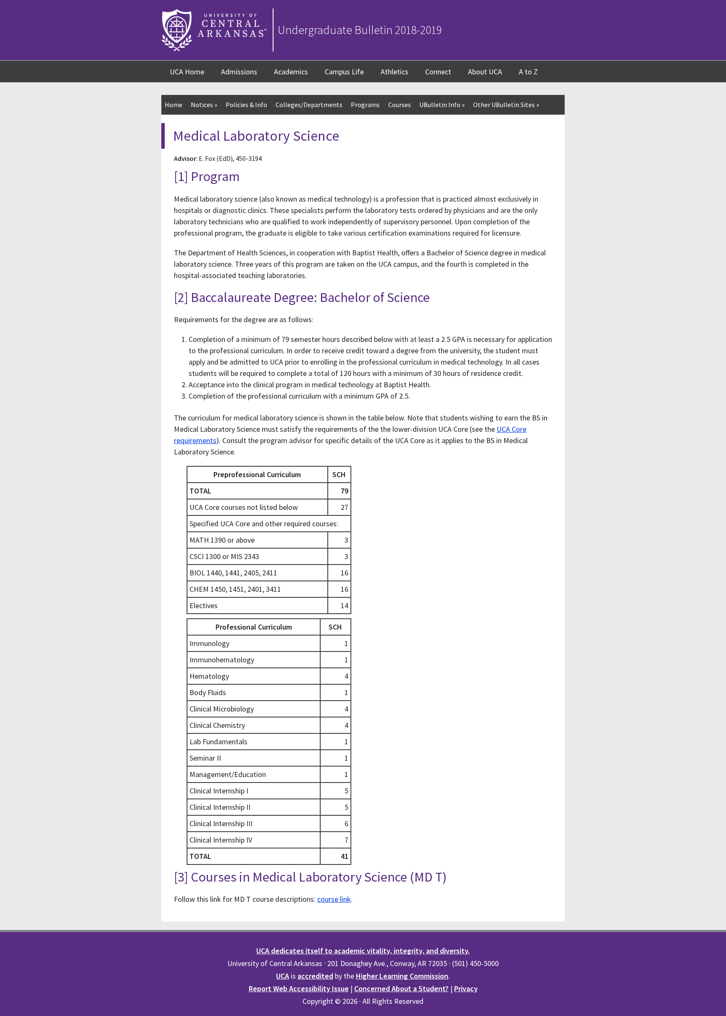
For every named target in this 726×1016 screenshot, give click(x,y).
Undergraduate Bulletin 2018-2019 (360, 29)
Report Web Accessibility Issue (299, 988)
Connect (438, 71)
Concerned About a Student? (401, 988)
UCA (282, 976)
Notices (204, 104)
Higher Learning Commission (402, 976)
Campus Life (344, 71)
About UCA (485, 71)
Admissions (239, 71)
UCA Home (187, 71)
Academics (291, 71)
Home (173, 104)
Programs (365, 104)
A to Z (528, 71)
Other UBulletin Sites (506, 104)
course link (334, 899)
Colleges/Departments (309, 104)
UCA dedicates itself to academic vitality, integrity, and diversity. (363, 951)
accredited (315, 976)
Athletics (394, 71)
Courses (399, 104)
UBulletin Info (442, 104)
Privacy (466, 988)
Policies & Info (246, 104)
